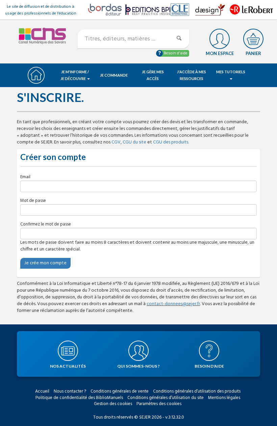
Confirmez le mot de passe (45, 224)
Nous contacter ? (70, 391)
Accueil (42, 391)
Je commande (114, 75)
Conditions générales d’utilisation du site (165, 397)
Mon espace (220, 53)
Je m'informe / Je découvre (74, 75)
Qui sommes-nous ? (138, 366)
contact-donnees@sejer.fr (173, 304)
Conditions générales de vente (120, 391)
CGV (116, 142)
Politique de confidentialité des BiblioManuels (79, 397)
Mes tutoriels (230, 72)
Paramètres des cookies (158, 403)
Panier (253, 53)
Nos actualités (68, 366)
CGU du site (134, 142)
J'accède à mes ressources (191, 75)
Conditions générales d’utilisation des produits (197, 391)
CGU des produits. (171, 142)
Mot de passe (33, 200)
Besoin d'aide (175, 53)
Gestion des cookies (113, 403)
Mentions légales (224, 397)
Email (25, 177)
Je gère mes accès (153, 75)
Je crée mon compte (45, 263)
